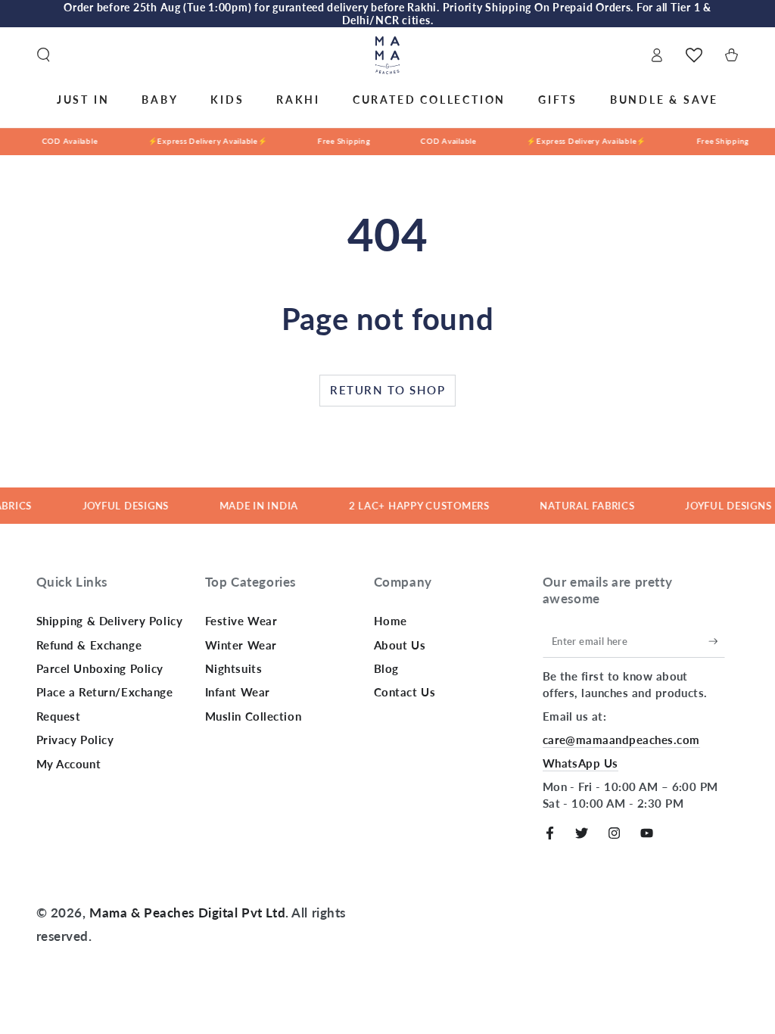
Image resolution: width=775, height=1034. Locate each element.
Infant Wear (237, 692)
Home (390, 621)
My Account (68, 764)
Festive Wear (241, 621)
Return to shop (387, 390)
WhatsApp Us (580, 763)
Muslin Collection (253, 716)
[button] (43, 55)
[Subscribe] (716, 641)
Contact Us (405, 692)
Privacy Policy (75, 739)
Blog (386, 668)
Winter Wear (241, 645)
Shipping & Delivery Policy (109, 621)
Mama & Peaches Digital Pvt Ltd (187, 912)
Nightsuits (234, 668)
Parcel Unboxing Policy (100, 668)
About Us (400, 645)
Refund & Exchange (89, 645)
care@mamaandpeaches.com (621, 739)
